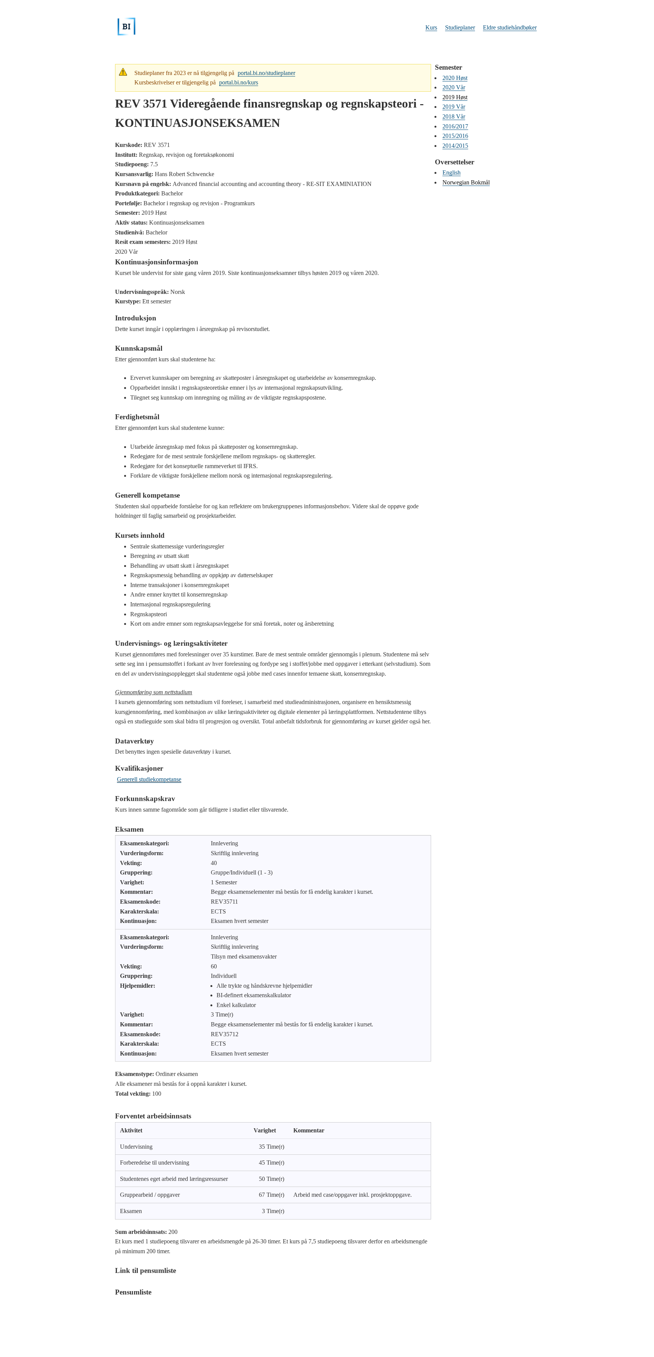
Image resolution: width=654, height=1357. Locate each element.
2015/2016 (455, 136)
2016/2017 (455, 126)
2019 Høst (454, 97)
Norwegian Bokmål (466, 182)
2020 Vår (453, 87)
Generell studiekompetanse (149, 779)
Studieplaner (460, 27)
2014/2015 (455, 145)
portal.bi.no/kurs (238, 82)
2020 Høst (454, 78)
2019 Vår (453, 106)
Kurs (431, 27)
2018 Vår (453, 116)
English (451, 172)
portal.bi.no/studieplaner (266, 73)
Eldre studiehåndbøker (510, 27)
